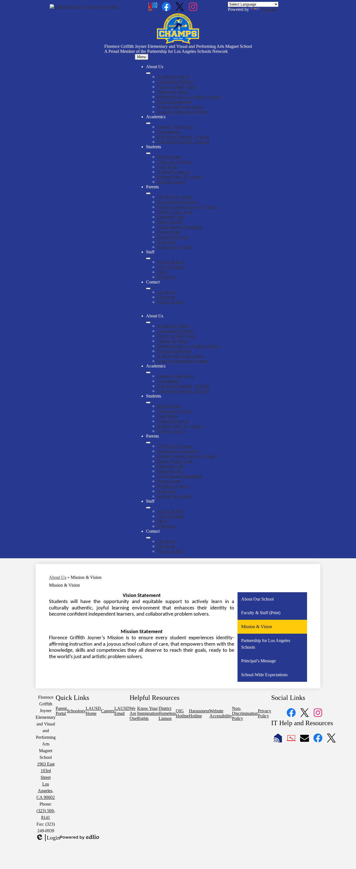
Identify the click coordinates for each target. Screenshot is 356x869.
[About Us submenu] (148, 73)
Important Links (171, 216)
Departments (168, 131)
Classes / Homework (175, 126)
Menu (141, 57)
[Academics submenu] (148, 123)
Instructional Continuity (178, 201)
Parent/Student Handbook (179, 226)
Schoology (166, 242)
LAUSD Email (170, 267)
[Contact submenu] (148, 288)
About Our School (173, 76)
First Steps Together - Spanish (183, 141)
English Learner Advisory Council (187, 206)
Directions (166, 297)
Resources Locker (173, 236)
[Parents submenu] (148, 193)
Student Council (171, 181)
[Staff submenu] (148, 258)
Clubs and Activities (174, 161)
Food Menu (167, 166)
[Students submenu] (148, 153)
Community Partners (175, 81)
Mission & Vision (172, 91)
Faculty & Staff (170, 262)
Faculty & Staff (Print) (176, 86)
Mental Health (169, 221)
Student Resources (173, 171)
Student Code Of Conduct (180, 176)
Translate (269, 9)
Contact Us (167, 292)
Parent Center (169, 231)
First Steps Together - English (183, 136)
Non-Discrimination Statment (183, 111)
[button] (148, 322)
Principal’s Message (174, 101)
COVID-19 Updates (175, 196)
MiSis (162, 272)
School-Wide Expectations (180, 106)
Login (48, 838)
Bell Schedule (169, 156)
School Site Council (174, 247)
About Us (57, 577)
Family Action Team (175, 211)
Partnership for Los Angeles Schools (189, 96)
